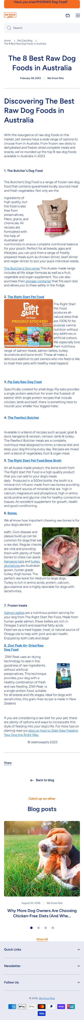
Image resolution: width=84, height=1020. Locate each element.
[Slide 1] (31, 928)
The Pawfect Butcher (23, 418)
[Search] (7, 28)
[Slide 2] (38, 928)
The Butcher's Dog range (22, 268)
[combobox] (42, 28)
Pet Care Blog (24, 40)
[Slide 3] (45, 928)
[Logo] (10, 15)
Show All (42, 939)
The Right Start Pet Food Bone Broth (34, 460)
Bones (12, 513)
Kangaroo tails (14, 561)
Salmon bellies (14, 613)
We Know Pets (47, 998)
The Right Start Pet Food (26, 297)
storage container (38, 281)
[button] (68, 15)
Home (7, 40)
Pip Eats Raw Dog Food (24, 382)
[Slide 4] (53, 928)
